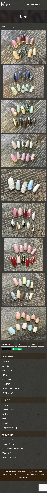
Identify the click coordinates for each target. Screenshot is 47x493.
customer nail (8, 409)
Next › (34, 344)
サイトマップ (7, 393)
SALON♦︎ (6, 366)
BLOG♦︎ (5, 405)
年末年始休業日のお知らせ (12, 448)
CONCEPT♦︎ (7, 370)
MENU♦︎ (5, 375)
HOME (3, 27)
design (5, 414)
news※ (5, 423)
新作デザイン (7, 453)
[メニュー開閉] (43, 5)
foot (4, 418)
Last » (41, 344)
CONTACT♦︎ (7, 384)
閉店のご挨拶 (7, 439)
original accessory (9, 427)
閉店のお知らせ (8, 444)
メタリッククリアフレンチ (12, 457)
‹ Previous (6, 344)
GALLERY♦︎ (6, 379)
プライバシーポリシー (10, 388)
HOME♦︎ (5, 361)
